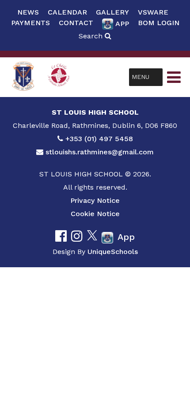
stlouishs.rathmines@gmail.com (100, 152)
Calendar (67, 12)
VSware (153, 12)
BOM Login (158, 23)
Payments (30, 23)
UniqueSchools (112, 251)
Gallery (112, 12)
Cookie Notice (95, 213)
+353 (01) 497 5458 (99, 139)
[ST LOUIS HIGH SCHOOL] (23, 77)
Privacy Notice (95, 200)
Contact (76, 23)
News (28, 12)
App (122, 23)
